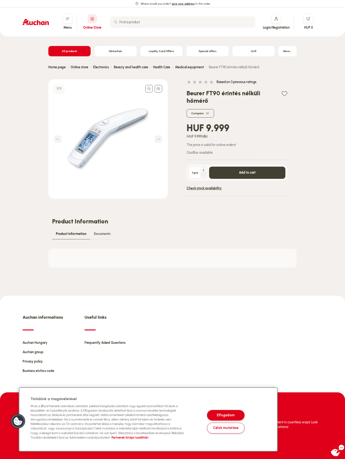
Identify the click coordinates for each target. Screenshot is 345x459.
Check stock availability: (204, 188)
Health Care (161, 67)
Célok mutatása (225, 428)
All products (69, 51)
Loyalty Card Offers (161, 51)
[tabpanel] (172, 258)
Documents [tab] (102, 234)
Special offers (207, 51)
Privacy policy (33, 361)
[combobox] (182, 22)
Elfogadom (226, 415)
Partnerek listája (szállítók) (130, 437)
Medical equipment (189, 67)
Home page (57, 67)
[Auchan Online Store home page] (36, 22)
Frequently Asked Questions (105, 343)
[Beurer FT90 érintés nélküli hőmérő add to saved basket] (284, 93)
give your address (183, 3)
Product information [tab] (71, 234)
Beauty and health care (131, 67)
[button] (18, 421)
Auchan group (33, 352)
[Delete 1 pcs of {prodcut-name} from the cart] (203, 175)
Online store (79, 67)
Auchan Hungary (35, 343)
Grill (253, 51)
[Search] (115, 22)
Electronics (101, 67)
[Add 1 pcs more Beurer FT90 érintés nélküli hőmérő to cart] (203, 170)
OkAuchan (115, 51)
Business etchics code (38, 371)
